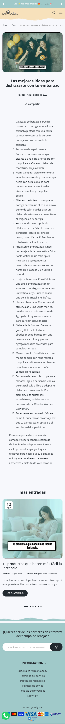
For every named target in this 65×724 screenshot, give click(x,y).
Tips (14, 25)
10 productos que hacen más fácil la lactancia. (32, 565)
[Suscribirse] (56, 647)
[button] (3, 3)
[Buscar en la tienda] (53, 12)
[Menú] (60, 12)
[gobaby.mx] (10, 12)
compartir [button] (34, 104)
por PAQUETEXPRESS (44, 4)
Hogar (5, 25)
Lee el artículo (15, 593)
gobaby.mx (36, 707)
